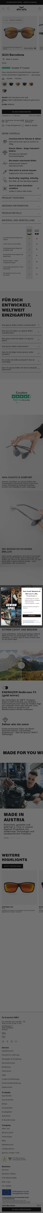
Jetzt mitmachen (31, 615)
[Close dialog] (40, 589)
